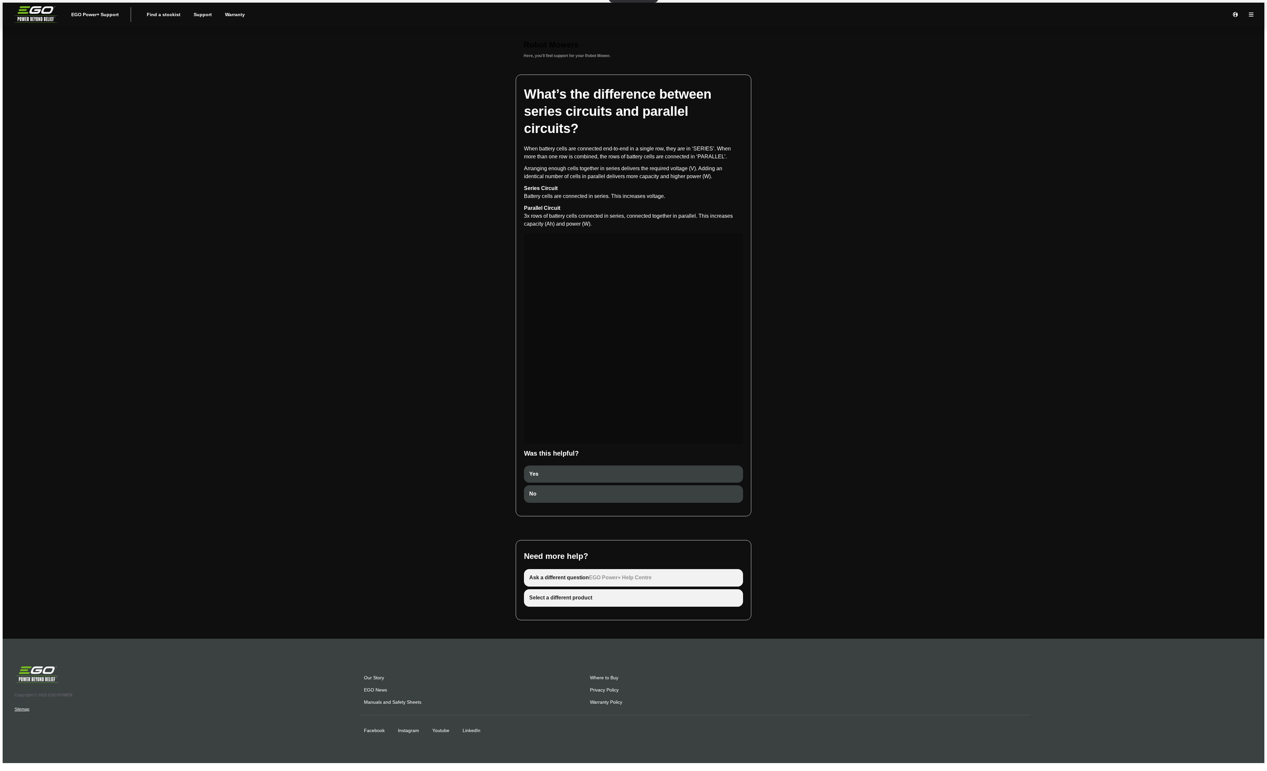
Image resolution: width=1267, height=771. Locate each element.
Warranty (235, 14)
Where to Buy (604, 677)
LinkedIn (471, 730)
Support (203, 14)
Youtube (440, 730)
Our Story (374, 677)
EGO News (375, 689)
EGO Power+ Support (95, 14)
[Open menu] (1251, 14)
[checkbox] (633, 474)
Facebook (374, 730)
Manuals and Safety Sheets (392, 702)
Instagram (408, 730)
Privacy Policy (604, 689)
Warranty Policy (606, 702)
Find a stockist (163, 14)
